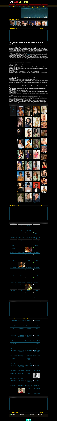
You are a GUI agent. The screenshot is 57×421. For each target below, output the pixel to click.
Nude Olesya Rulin (28, 137)
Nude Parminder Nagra (36, 137)
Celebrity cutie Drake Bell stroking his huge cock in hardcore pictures (28, 341)
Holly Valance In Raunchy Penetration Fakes (13, 363)
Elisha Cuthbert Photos (13, 370)
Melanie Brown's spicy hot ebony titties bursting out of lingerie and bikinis (13, 253)
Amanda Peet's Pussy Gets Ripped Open (13, 340)
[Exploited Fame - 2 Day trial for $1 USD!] (38, 3)
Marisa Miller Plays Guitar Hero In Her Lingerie (28, 333)
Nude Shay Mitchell (28, 159)
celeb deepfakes (28, 54)
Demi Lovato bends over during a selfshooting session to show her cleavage (13, 378)
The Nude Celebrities (41, 415)
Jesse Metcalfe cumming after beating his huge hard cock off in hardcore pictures (21, 341)
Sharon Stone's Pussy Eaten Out (29, 370)
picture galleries (45, 17)
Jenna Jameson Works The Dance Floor (37, 290)
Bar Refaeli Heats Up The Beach (29, 282)
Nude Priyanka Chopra (28, 148)
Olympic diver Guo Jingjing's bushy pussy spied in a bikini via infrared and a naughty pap (21, 356)
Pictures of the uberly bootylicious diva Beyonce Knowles (36, 267)
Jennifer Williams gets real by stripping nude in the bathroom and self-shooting (21, 371)
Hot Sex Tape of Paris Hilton (29, 297)
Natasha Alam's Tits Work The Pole (21, 230)
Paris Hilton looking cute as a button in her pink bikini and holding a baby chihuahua (37, 393)
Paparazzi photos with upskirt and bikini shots (21, 282)
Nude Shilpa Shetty (36, 159)
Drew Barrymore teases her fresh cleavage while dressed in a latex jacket (21, 378)
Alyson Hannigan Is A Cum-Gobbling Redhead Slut (21, 333)
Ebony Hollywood (12, 107)
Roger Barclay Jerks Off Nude (21, 237)
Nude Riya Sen (20, 159)
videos (36, 17)
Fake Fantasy (11, 111)
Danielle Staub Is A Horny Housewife (36, 282)
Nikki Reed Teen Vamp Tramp (21, 252)
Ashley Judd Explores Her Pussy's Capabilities (29, 230)
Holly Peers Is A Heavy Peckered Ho (13, 260)
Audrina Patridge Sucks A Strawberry (21, 385)
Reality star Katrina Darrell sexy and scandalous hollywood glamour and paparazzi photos (36, 356)
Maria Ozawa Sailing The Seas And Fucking (37, 245)
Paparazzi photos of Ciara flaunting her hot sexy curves (13, 290)
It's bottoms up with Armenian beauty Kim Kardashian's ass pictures (37, 326)
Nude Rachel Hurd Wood (36, 148)
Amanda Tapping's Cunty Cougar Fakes (21, 275)
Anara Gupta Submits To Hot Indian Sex (37, 333)
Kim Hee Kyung (21, 297)
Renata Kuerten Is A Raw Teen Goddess (21, 290)
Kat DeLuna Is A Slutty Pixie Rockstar (13, 267)
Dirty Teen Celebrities (12, 109)
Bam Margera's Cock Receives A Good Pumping (29, 237)
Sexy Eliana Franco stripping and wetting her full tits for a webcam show (36, 238)
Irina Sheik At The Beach (13, 282)
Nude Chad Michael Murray (20, 202)
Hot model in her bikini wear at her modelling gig (29, 290)
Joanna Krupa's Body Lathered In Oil (13, 355)
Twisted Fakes (11, 112)
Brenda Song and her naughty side (37, 370)
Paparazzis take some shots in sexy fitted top (37, 252)
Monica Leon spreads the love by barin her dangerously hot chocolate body (28, 386)
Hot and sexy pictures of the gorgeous (37, 260)
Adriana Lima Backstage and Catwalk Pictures (21, 267)
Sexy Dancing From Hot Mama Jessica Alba (37, 297)
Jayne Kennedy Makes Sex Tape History (28, 355)
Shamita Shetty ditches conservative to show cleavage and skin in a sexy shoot (29, 363)
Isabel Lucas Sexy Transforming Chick (36, 340)
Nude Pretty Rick (20, 148)
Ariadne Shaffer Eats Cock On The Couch (29, 267)
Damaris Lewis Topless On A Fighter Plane (29, 260)
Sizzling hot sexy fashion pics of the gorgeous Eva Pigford (13, 326)
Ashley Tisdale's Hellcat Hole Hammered (37, 275)
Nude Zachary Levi (36, 202)
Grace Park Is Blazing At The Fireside (13, 245)
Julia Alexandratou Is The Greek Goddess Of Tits (13, 297)
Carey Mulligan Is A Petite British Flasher (13, 230)
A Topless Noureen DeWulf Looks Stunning (13, 237)
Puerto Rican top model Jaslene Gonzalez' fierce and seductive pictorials (13, 348)
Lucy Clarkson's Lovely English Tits (13, 275)
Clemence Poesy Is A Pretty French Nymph (37, 348)
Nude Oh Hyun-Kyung (20, 137)
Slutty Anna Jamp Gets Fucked (29, 325)
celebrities (28, 17)
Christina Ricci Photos (36, 385)
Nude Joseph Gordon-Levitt (28, 202)
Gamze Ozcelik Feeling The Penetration (29, 393)
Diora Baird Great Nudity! (29, 252)
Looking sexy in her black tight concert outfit (13, 385)
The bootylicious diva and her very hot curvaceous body (21, 326)
